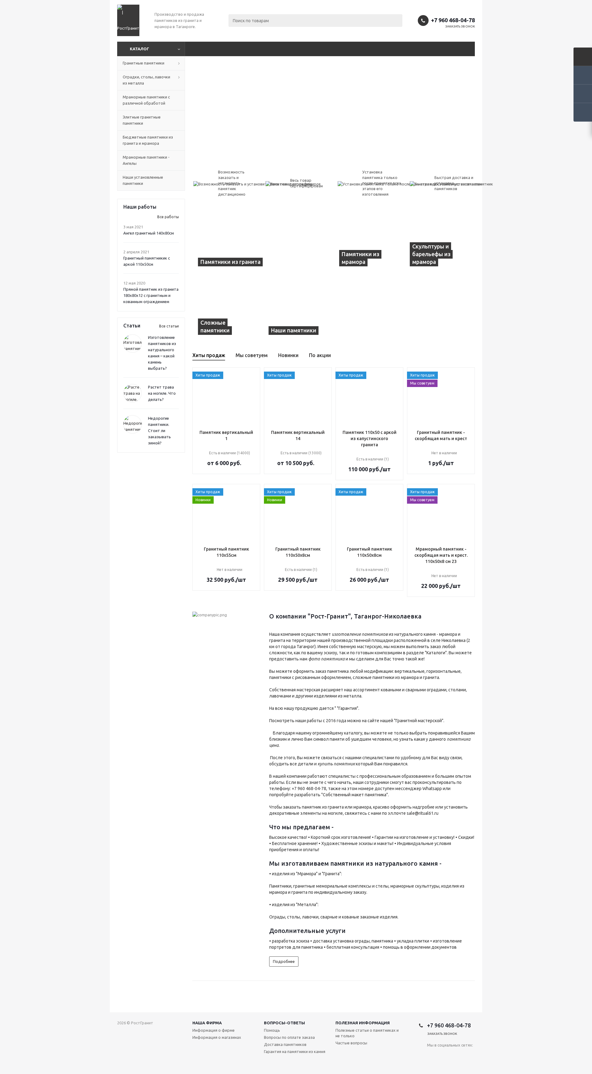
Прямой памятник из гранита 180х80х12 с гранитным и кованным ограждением (151, 295)
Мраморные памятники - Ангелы (146, 160)
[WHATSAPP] (444, 1055)
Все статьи (169, 326)
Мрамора (307, 873)
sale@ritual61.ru (422, 813)
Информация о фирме (213, 1030)
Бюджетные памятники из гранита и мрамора (148, 140)
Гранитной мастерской (419, 720)
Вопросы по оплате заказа (289, 1037)
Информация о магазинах (216, 1037)
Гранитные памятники (143, 63)
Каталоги (435, 652)
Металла (307, 904)
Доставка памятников (285, 1044)
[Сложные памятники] (228, 308)
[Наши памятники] (333, 308)
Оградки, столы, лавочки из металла (146, 80)
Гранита (331, 873)
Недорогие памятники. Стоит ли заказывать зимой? (159, 430)
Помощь (272, 1030)
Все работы (168, 217)
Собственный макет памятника (354, 794)
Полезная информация (362, 1023)
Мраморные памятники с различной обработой (146, 100)
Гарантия (348, 708)
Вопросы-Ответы (284, 1023)
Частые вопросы (351, 1043)
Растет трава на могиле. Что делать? (162, 393)
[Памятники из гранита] (263, 239)
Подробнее (284, 961)
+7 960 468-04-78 (453, 20)
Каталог (139, 49)
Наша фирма (207, 1023)
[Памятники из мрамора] (369, 239)
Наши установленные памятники (143, 180)
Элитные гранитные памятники (142, 120)
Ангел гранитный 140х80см (148, 233)
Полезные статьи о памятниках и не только (367, 1033)
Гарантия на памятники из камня (294, 1051)
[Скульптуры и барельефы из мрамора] (440, 239)
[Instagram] (432, 1055)
